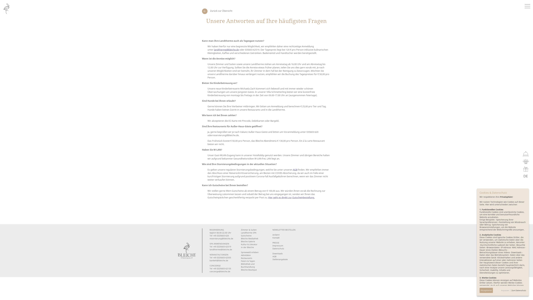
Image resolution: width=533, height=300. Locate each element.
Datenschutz (278, 248)
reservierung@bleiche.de (221, 238)
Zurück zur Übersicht (221, 10)
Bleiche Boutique (249, 269)
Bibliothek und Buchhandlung (248, 265)
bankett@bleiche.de (219, 260)
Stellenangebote (280, 259)
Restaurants (246, 258)
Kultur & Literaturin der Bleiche (249, 246)
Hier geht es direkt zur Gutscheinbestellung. (291, 197)
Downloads (277, 253)
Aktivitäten (246, 255)
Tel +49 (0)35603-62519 (220, 246)
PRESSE (275, 242)
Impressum (277, 245)
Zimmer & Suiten (249, 229)
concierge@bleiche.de (220, 271)
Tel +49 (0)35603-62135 (220, 268)
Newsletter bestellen (284, 229)
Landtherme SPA (248, 232)
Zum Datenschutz (518, 290)
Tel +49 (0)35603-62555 (220, 257)
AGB (295, 169)
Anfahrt (276, 234)
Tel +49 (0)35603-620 (219, 235)
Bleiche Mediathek (249, 238)
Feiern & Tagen (248, 261)
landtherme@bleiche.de (226, 49)
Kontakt (276, 237)
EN (519, 176)
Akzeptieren (486, 290)
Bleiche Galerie (248, 241)
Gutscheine (246, 235)
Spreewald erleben (250, 252)
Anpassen (505, 290)
